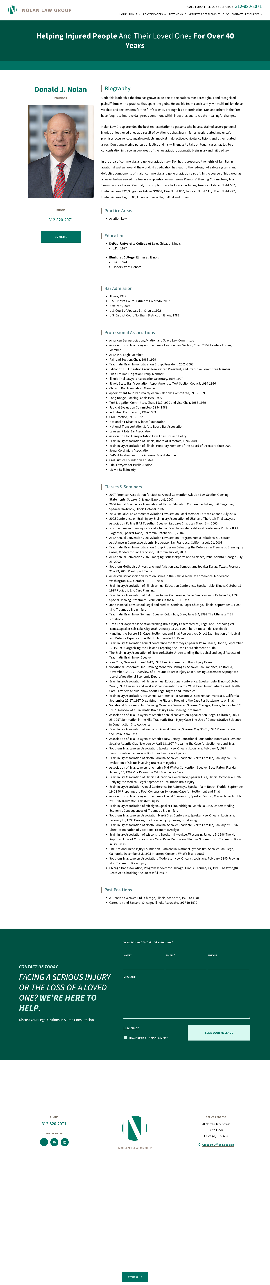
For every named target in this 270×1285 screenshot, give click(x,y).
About (133, 14)
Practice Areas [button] (153, 14)
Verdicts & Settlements (204, 14)
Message (129, 977)
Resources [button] (252, 14)
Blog (226, 14)
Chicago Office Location (218, 1145)
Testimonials (177, 14)
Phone (212, 955)
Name (127, 955)
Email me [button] (61, 237)
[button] (263, 1256)
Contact (237, 14)
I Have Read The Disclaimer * (148, 1038)
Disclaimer (131, 1028)
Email (170, 955)
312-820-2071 (248, 6)
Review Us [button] (135, 1277)
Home (123, 14)
